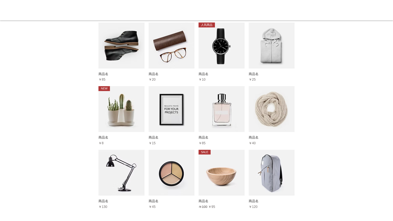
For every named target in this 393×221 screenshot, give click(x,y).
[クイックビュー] (121, 46)
